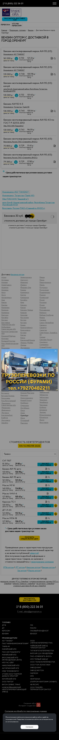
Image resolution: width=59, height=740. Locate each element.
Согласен (29, 727)
